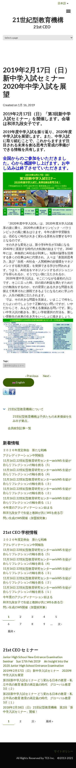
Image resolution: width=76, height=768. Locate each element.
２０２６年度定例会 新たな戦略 (25, 450)
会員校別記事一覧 (19, 428)
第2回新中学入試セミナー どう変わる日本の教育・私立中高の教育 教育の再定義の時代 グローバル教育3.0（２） (37, 684)
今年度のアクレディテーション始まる (28, 507)
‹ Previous (31, 376)
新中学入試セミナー (14, 365)
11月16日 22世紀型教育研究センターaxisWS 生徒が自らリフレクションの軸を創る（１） (37, 500)
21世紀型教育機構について (25, 409)
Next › (47, 376)
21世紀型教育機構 (38, 19)
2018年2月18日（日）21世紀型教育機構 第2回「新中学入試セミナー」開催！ (38, 709)
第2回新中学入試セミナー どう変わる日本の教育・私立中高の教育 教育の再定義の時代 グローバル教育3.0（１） (37, 698)
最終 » (11, 631)
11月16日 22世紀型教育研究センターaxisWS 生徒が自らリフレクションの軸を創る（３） (37, 481)
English (20, 382)
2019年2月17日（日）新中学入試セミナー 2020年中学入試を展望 (37, 673)
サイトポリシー (63, 751)
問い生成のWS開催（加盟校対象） (25, 518)
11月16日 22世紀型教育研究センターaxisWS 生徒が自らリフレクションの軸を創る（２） (37, 491)
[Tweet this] (6, 391)
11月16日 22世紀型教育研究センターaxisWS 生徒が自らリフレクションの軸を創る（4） (37, 472)
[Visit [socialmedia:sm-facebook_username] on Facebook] (12, 391)
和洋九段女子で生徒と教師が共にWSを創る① (33, 512)
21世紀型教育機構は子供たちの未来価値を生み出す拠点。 (42, 419)
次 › (60, 624)
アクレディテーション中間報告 (23, 455)
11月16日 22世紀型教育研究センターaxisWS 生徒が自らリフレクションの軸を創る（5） (37, 462)
